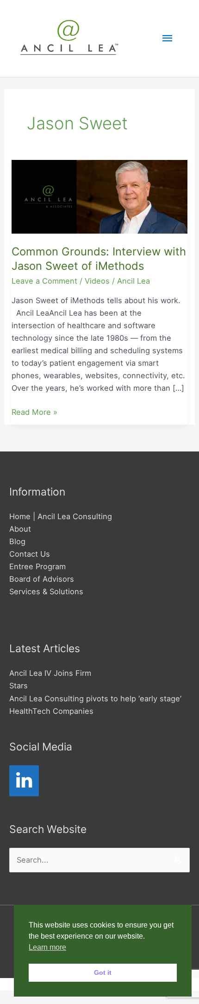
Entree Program (37, 566)
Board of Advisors (41, 579)
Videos (97, 281)
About (20, 529)
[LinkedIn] (24, 780)
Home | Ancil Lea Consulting (60, 516)
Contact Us (29, 554)
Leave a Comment (44, 281)
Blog (17, 541)
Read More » (34, 411)
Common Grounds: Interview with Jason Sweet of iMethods (99, 259)
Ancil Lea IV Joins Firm (50, 673)
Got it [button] (103, 972)
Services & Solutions (46, 591)
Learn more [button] (47, 947)
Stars (18, 685)
